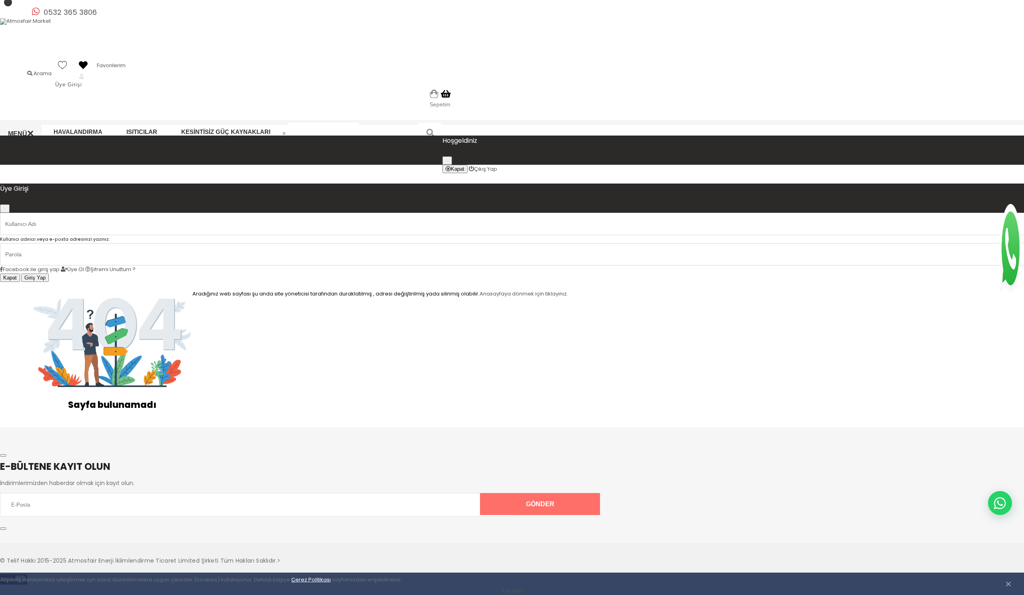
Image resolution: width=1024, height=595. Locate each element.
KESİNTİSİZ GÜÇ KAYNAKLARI (225, 131)
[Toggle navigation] (3, 455)
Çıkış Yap (485, 168)
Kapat (457, 169)
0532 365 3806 (70, 12)
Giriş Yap (35, 278)
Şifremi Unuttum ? (113, 269)
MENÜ (21, 134)
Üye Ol (75, 269)
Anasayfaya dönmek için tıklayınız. (524, 294)
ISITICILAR (141, 131)
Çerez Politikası (311, 579)
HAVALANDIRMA (78, 131)
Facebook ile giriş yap (31, 269)
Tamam (512, 591)
